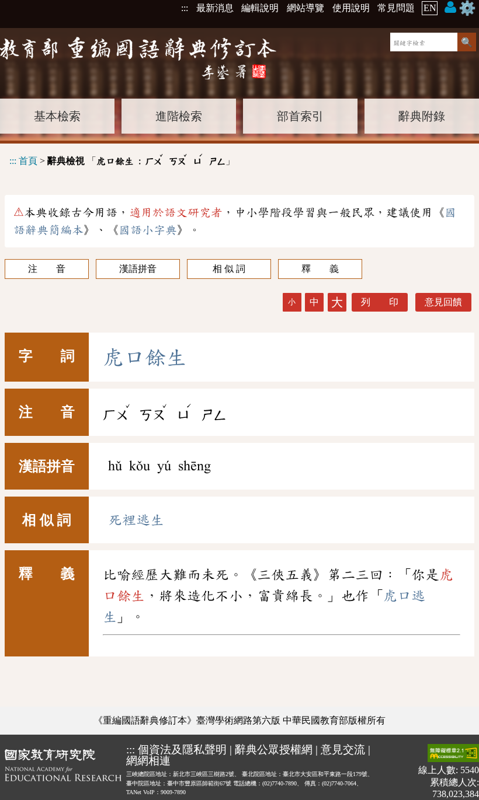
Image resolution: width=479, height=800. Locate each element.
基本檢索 (57, 116)
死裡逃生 (136, 520)
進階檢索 (178, 116)
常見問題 (396, 8)
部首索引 (300, 116)
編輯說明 (260, 8)
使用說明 (351, 8)
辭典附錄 (421, 116)
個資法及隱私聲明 (182, 749)
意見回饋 (443, 302)
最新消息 (215, 8)
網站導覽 (305, 8)
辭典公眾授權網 (274, 749)
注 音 (46, 269)
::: (184, 8)
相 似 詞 (229, 269)
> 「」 (122, 159)
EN (430, 8)
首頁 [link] (28, 161)
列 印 (379, 302)
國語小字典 (148, 230)
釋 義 (320, 269)
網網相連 (148, 760)
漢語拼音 (138, 269)
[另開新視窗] (63, 772)
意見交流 (343, 749)
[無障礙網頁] (453, 754)
